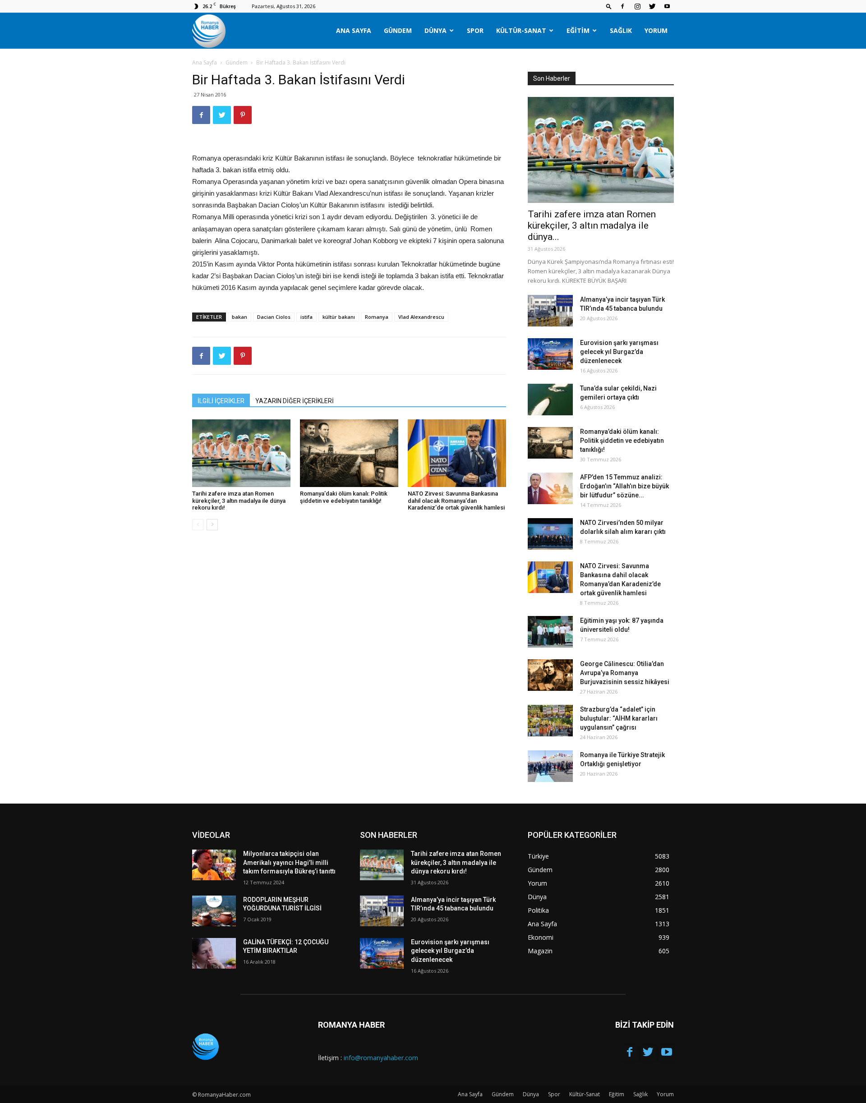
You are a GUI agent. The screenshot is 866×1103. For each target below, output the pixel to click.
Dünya (435, 30)
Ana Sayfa (353, 30)
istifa (306, 316)
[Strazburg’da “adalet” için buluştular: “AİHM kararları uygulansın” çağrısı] (550, 720)
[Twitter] (652, 6)
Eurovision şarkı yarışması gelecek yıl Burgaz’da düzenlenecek (619, 351)
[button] (609, 6)
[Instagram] (637, 6)
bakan (239, 316)
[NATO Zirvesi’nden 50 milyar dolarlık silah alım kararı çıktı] (550, 534)
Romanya (376, 316)
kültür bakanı (338, 316)
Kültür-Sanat (521, 30)
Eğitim (578, 30)
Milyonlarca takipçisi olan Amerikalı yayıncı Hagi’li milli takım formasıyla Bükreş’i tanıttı (289, 862)
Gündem (398, 30)
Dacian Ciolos (273, 316)
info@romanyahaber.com (381, 1057)
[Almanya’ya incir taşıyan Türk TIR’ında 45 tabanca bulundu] (550, 310)
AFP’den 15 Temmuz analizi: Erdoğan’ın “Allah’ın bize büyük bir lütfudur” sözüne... (624, 486)
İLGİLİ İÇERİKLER (221, 400)
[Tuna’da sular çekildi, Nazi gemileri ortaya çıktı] (550, 399)
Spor (475, 30)
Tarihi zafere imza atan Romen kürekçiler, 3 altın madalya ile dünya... (592, 225)
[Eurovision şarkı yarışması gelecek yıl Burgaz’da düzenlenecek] (550, 354)
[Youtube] (667, 6)
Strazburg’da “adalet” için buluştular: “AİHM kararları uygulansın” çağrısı (619, 718)
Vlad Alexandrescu (421, 316)
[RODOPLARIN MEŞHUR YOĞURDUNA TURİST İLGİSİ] (214, 911)
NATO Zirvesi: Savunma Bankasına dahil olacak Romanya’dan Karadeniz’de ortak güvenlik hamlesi (456, 500)
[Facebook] (622, 6)
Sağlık (621, 30)
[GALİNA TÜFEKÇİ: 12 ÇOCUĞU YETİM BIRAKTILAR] (214, 953)
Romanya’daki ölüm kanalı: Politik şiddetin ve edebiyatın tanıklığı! (343, 497)
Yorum (656, 30)
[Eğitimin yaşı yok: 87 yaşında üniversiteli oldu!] (550, 632)
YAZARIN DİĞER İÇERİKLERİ (294, 400)
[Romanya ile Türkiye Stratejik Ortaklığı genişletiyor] (550, 766)
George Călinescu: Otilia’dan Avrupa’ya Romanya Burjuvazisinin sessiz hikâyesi (624, 672)
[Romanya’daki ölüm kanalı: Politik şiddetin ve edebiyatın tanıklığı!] (349, 453)
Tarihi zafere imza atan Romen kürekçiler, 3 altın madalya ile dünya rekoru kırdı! (239, 500)
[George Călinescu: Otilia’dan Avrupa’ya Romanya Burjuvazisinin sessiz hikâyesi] (550, 675)
